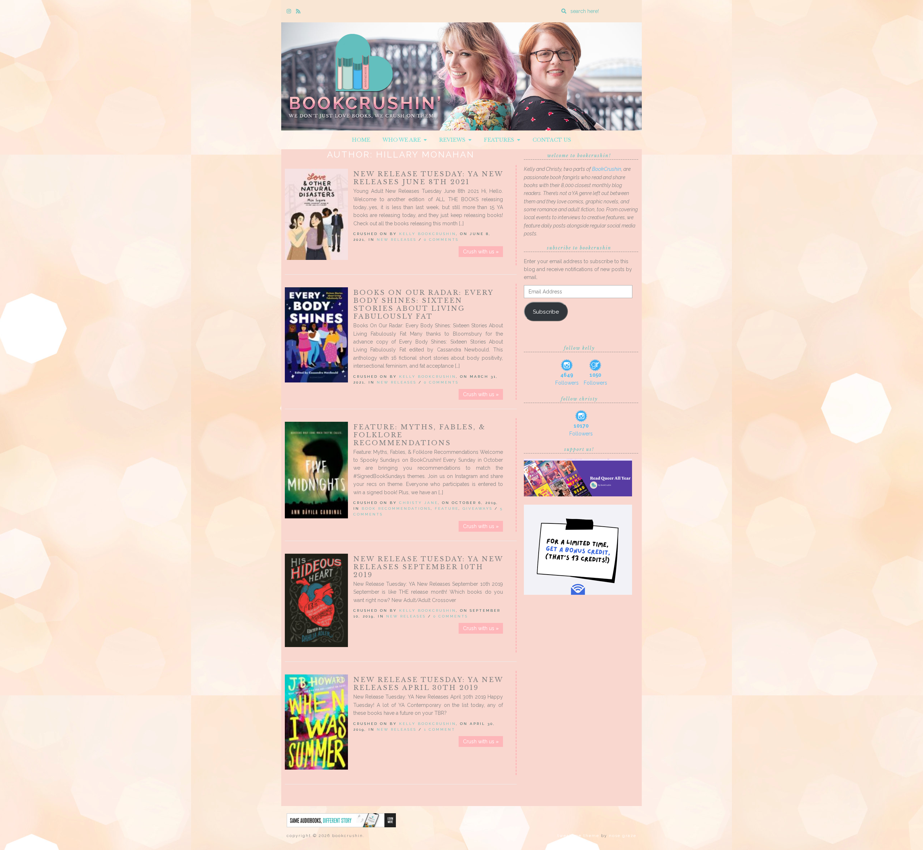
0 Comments (441, 240)
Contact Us (552, 140)
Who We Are (403, 140)
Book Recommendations (396, 508)
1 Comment (439, 729)
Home (361, 140)
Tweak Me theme (578, 835)
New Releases (396, 240)
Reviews (453, 140)
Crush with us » (481, 251)
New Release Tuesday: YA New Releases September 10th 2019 (428, 567)
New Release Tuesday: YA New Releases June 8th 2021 (428, 178)
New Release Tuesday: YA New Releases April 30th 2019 (428, 684)
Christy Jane (418, 503)
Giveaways (478, 508)
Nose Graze (622, 835)
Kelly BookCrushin (427, 234)
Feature (447, 508)
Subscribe (546, 311)
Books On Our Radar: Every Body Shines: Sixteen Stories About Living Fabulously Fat (423, 304)
